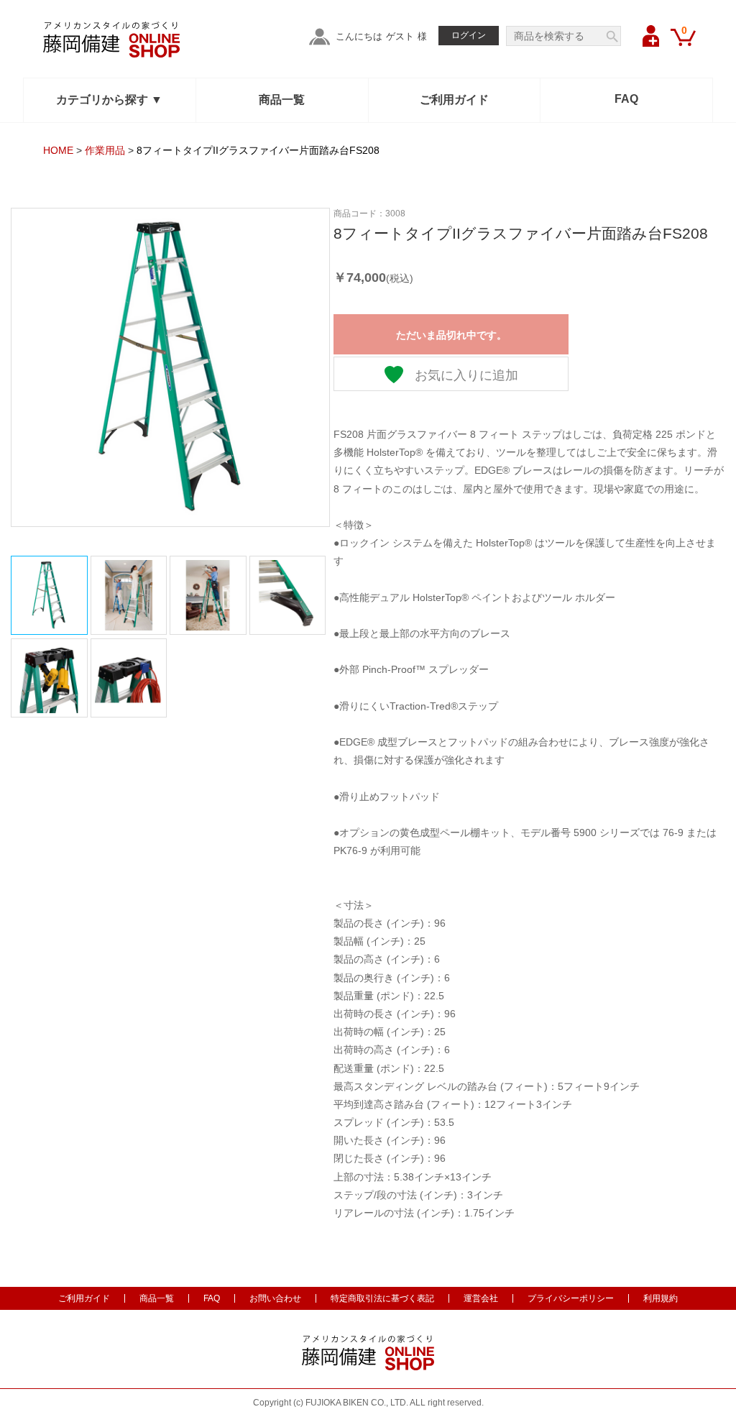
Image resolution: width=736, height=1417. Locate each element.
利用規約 (660, 1298)
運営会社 (481, 1298)
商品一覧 (282, 99)
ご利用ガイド (454, 99)
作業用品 (105, 150)
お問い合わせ (275, 1298)
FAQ (626, 99)
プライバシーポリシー (571, 1298)
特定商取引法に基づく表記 (382, 1298)
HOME (58, 150)
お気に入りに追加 (464, 375)
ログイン (468, 35)
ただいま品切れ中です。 (451, 335)
